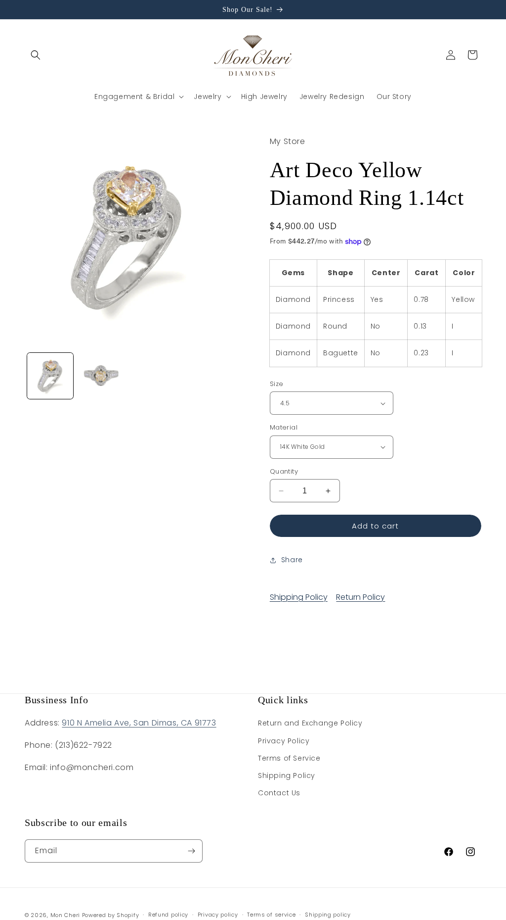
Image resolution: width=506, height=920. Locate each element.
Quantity (284, 471)
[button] (35, 55)
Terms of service (271, 915)
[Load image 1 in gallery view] (50, 376)
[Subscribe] (191, 851)
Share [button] (292, 560)
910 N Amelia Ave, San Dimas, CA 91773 (139, 722)
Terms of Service (289, 758)
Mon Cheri (65, 915)
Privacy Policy (283, 741)
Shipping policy (328, 915)
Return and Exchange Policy (310, 723)
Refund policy (168, 915)
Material (283, 427)
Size (277, 383)
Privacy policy (218, 915)
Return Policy (360, 597)
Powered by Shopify (110, 915)
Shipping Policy (299, 597)
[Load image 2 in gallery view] (101, 376)
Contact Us (279, 793)
